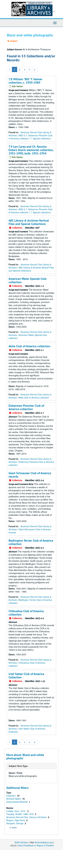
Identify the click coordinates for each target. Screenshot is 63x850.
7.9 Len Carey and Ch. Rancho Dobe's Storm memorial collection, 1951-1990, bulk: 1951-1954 (31, 150)
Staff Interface (21, 842)
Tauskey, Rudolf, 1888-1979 (20, 814)
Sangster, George (15, 823)
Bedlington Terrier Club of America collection (31, 542)
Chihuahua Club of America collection (26, 612)
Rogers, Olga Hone (16, 820)
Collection (11, 795)
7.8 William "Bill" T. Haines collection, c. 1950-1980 (25, 81)
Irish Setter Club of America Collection (26, 675)
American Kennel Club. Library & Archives (26, 817)
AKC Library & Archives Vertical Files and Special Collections (29, 222)
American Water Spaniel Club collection (27, 280)
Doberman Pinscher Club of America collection (26, 407)
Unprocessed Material (17, 801)
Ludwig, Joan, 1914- (16, 811)
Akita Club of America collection (29, 346)
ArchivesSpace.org (43, 842)
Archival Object (13, 798)
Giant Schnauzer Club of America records (30, 474)
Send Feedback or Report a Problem (36, 845)
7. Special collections (40, 138)
